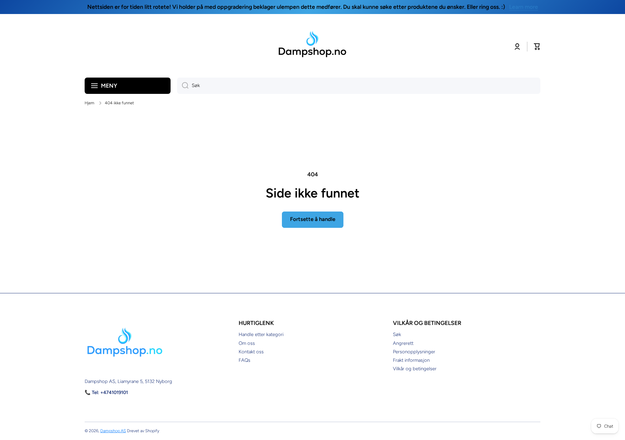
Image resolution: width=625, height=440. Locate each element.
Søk (397, 334)
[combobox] (358, 86)
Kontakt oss (251, 352)
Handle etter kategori (261, 334)
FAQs (244, 360)
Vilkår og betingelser (415, 369)
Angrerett (403, 343)
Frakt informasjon (411, 360)
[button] (537, 46)
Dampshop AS (113, 430)
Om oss (247, 343)
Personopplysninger (414, 352)
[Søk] (182, 86)
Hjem (89, 102)
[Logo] (312, 46)
